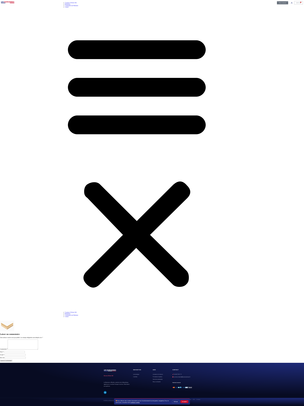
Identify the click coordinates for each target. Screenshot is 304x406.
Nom (1, 352)
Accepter (184, 401)
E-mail (2, 354)
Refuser (176, 401)
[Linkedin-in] (105, 392)
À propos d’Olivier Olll (70, 2)
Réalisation (67, 4)
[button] (137, 159)
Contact (67, 7)
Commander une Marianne (71, 5)
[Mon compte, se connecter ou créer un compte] (292, 3)
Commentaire (4, 349)
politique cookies (135, 402)
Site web (2, 357)
